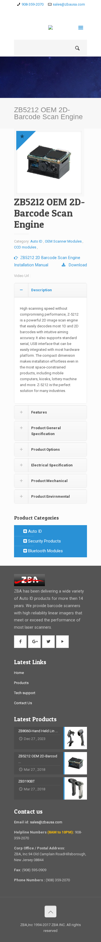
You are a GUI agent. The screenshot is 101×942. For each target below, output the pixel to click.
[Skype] (34, 11)
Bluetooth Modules (45, 550)
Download (76, 265)
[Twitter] (59, 11)
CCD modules (25, 247)
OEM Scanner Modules (63, 241)
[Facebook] (42, 11)
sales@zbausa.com (69, 4)
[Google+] (51, 11)
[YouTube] (67, 11)
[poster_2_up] (49, 162)
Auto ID (36, 241)
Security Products (44, 541)
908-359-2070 (32, 4)
